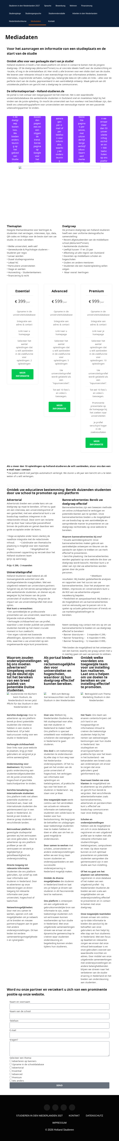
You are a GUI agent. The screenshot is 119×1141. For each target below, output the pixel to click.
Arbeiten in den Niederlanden (84, 13)
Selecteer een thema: (21, 1057)
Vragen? (14, 1039)
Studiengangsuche (33, 13)
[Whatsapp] (55, 1107)
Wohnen (73, 6)
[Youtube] (72, 1107)
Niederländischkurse (17, 21)
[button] (109, 13)
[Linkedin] (47, 1107)
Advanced (17, 1074)
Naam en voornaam (20, 1001)
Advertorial (18, 1067)
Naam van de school (20, 1011)
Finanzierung (86, 6)
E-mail (13, 1030)
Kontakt (51, 21)
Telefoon (14, 1020)
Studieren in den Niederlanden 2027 (24, 6)
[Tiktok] (64, 1107)
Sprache (47, 6)
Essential (17, 1070)
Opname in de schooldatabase (28, 1064)
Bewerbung (60, 6)
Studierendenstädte (56, 13)
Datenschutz (94, 1115)
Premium (17, 1077)
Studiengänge (15, 13)
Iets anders (18, 1080)
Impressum (59, 1122)
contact (26, 469)
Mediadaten (36, 21)
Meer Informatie (22, 374)
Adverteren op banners (24, 1061)
